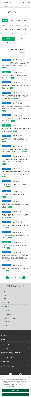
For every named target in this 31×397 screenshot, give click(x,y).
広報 (4, 299)
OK (15, 394)
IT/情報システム (8, 314)
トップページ (5, 335)
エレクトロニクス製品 (9, 318)
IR (21, 39)
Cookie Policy (10, 386)
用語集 (3, 340)
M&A (4, 295)
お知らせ (8, 42)
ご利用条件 (5, 348)
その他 (5, 326)
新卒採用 (6, 303)
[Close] (29, 377)
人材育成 (6, 310)
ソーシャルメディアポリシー (10, 357)
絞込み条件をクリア (24, 52)
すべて (8, 39)
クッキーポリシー (6, 362)
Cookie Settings (15, 390)
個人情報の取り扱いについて (10, 353)
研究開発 (6, 322)
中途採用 (6, 306)
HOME (2, 6)
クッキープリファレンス (8, 366)
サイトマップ (5, 344)
